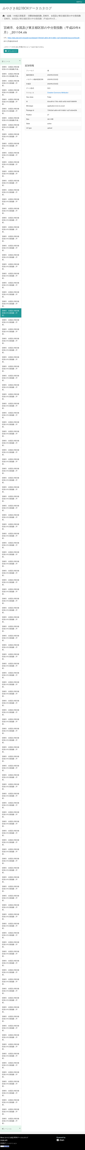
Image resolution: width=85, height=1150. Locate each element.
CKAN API (3, 1140)
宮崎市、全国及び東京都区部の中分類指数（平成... (10, 83)
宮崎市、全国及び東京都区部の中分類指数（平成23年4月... (30, 18)
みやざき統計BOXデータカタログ (27, 8)
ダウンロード (12, 51)
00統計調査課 (19, 15)
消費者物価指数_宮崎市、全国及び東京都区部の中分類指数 (54, 15)
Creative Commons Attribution (57, 92)
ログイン (79, 2)
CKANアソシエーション (8, 1143)
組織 (9, 15)
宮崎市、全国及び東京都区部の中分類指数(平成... (10, 68)
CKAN (60, 1140)
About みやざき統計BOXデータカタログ (14, 1137)
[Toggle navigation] (80, 8)
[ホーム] (4, 15)
